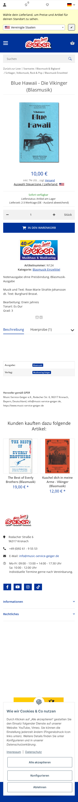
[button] (71, 4)
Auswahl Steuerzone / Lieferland (36, 184)
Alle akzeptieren (40, 762)
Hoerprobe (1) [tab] (41, 329)
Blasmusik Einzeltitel (46, 269)
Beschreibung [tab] (13, 329)
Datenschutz (33, 752)
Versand (50, 180)
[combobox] (34, 27)
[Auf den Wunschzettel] (37, 317)
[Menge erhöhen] (54, 215)
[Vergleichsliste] (26, 4)
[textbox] (34, 27)
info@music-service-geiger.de (39, 556)
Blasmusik (37, 365)
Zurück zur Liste (12, 68)
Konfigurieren (39, 775)
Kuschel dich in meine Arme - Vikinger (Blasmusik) (57, 482)
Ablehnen (39, 787)
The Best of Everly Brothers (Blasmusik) (20, 480)
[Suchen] (70, 58)
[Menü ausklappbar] (5, 43)
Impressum (14, 752)
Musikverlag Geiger (41, 372)
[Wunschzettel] (47, 4)
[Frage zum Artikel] (41, 317)
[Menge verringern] (7, 215)
